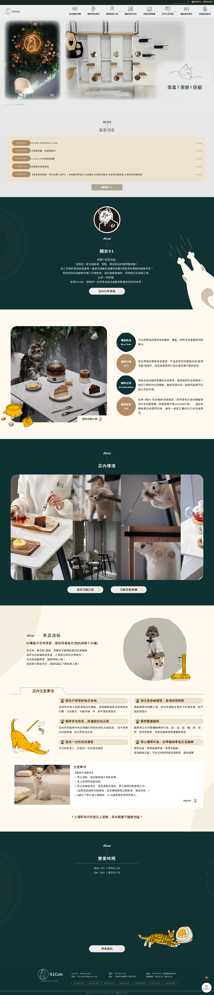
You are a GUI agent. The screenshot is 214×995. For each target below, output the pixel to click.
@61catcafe (85, 973)
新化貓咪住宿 (118, 988)
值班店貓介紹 (90, 419)
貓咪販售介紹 (112, 14)
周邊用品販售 (205, 14)
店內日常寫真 (168, 14)
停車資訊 (107, 948)
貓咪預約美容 (93, 14)
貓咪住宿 (86, 988)
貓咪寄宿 (127, 988)
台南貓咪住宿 (96, 988)
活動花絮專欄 (149, 14)
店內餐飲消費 (75, 14)
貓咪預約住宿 (131, 14)
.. (114, 993)
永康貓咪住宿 (107, 988)
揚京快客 (98, 993)
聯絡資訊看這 (186, 14)
